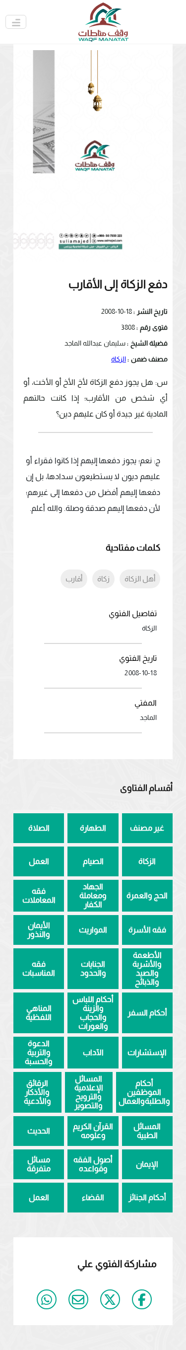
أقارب (73, 578)
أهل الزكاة (139, 578)
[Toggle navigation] (15, 22)
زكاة (103, 578)
